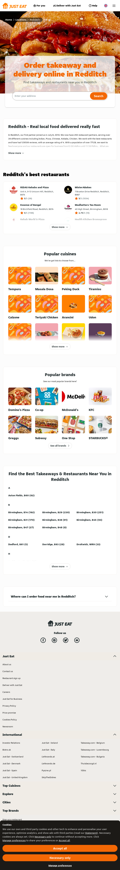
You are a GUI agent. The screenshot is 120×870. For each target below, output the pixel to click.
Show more (14, 153)
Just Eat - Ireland (50, 742)
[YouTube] (77, 640)
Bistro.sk (6, 749)
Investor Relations (11, 742)
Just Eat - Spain (9, 770)
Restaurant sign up (11, 678)
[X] (65, 640)
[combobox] (51, 96)
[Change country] (106, 5)
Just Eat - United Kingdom (15, 777)
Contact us (7, 671)
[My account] (114, 5)
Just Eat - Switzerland (12, 756)
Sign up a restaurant (12, 819)
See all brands (58, 445)
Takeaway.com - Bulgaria (93, 756)
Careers (6, 692)
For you (41, 5)
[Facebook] (43, 640)
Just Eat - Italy (48, 749)
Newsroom (7, 726)
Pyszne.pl (46, 770)
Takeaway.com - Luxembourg (95, 749)
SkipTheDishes (49, 777)
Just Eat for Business (12, 698)
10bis (83, 770)
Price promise (9, 712)
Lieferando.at (48, 756)
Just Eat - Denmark (11, 763)
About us (6, 664)
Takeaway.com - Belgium (93, 742)
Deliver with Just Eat (68, 5)
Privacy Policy (9, 705)
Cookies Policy (9, 719)
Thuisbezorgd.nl (89, 763)
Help (94, 5)
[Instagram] (54, 640)
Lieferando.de (48, 763)
